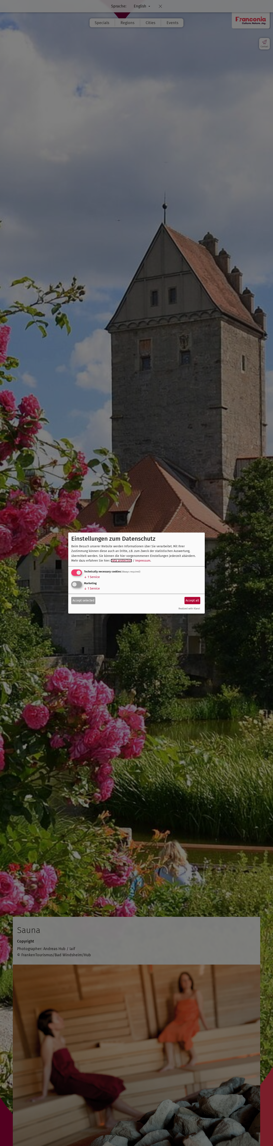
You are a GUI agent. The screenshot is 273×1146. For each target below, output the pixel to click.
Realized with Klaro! (189, 608)
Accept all (192, 600)
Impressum (142, 560)
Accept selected (83, 600)
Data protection (121, 560)
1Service (92, 577)
